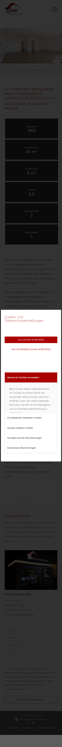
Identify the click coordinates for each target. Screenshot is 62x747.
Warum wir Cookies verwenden (23, 377)
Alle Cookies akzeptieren (31, 340)
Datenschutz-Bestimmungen (21, 447)
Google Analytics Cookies (20, 427)
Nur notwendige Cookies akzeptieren (31, 349)
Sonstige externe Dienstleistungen (24, 437)
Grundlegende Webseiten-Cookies (24, 417)
